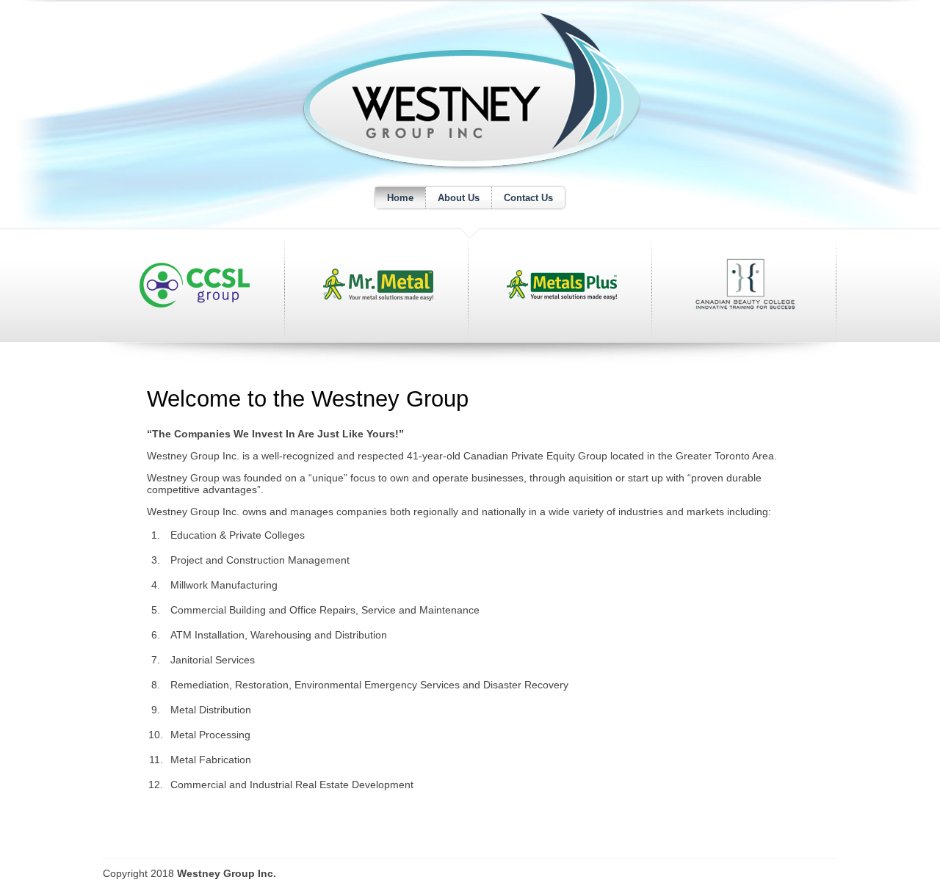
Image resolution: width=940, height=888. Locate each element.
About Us (459, 197)
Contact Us (528, 197)
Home (400, 197)
